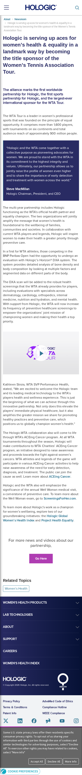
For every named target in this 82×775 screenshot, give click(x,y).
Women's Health (16, 589)
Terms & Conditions (15, 707)
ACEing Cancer (59, 477)
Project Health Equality (57, 520)
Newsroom (20, 19)
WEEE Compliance (53, 713)
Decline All (54, 761)
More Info (71, 761)
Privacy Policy (11, 701)
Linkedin (20, 720)
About (7, 19)
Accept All (37, 761)
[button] (41, 771)
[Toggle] (78, 7)
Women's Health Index (21, 663)
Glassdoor (48, 720)
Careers (10, 651)
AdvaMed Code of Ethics (57, 701)
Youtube (62, 720)
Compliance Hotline (54, 707)
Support (10, 639)
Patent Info (9, 713)
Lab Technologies (18, 615)
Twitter (6, 720)
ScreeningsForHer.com (60, 498)
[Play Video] (41, 353)
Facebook (34, 720)
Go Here (41, 559)
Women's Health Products (25, 603)
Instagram (76, 720)
